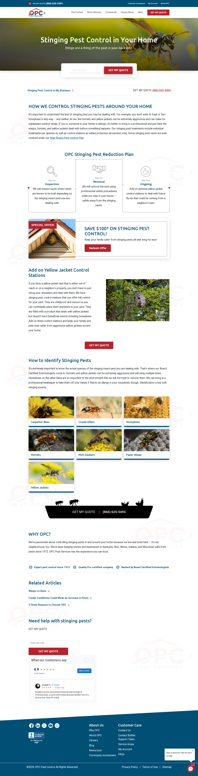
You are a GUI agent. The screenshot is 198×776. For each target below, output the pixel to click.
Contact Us (124, 730)
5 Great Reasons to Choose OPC (47, 604)
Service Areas (126, 744)
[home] (36, 12)
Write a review (84, 671)
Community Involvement (102, 755)
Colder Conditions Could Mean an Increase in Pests (58, 598)
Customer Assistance (136, 3)
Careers (93, 740)
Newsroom (95, 750)
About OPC (165, 3)
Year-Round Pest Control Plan (67, 138)
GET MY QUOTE (158, 12)
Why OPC (94, 730)
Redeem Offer (98, 248)
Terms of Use (150, 767)
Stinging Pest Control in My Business (48, 90)
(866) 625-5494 (54, 3)
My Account (153, 3)
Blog (91, 745)
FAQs (121, 754)
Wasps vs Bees (37, 591)
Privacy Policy (130, 767)
